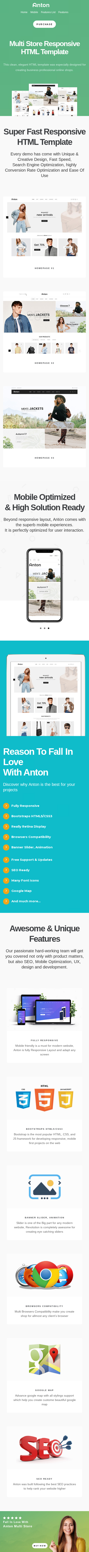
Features (63, 12)
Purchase (44, 24)
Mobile (34, 12)
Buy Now (40, 1546)
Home (24, 12)
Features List (48, 12)
